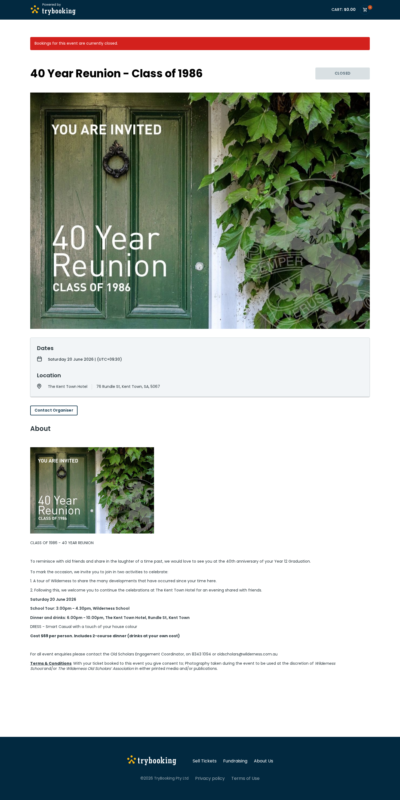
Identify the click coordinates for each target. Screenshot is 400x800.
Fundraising (235, 761)
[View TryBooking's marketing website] (151, 761)
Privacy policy (210, 778)
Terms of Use (245, 778)
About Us (263, 761)
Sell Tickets (205, 761)
